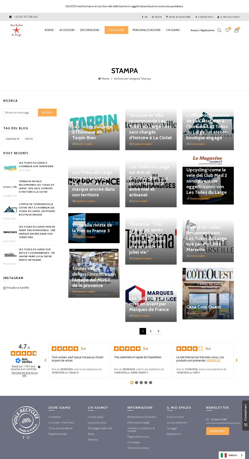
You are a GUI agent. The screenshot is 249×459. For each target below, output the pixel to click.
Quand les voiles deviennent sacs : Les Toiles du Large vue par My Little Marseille (206, 238)
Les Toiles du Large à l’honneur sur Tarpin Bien (92, 132)
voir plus (213, 360)
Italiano (233, 455)
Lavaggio (172, 428)
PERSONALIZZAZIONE (147, 30)
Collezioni (116, 30)
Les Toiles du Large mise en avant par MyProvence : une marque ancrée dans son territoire (93, 183)
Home (105, 78)
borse (49, 30)
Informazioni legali (138, 422)
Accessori (67, 30)
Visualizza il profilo (18, 287)
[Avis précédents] (45, 360)
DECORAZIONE (89, 30)
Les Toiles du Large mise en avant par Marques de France (149, 303)
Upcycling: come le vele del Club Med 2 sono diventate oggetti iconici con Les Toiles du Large (206, 181)
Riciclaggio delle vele (100, 428)
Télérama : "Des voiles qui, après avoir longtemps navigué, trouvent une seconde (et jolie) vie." (147, 238)
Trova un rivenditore (61, 428)
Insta (158, 16)
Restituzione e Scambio (141, 417)
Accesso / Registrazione (202, 30)
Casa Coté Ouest (203, 307)
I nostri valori (95, 417)
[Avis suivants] (236, 360)
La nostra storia (97, 422)
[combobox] (232, 455)
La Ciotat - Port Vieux (61, 422)
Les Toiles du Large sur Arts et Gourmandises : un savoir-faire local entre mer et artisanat (149, 181)
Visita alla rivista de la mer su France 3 (92, 227)
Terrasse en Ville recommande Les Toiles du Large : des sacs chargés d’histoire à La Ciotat (150, 126)
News (91, 434)
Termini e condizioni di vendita (141, 429)
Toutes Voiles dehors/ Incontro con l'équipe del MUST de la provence (94, 277)
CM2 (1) (29, 138)
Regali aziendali (58, 434)
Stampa (92, 439)
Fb (146, 16)
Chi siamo (173, 30)
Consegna (133, 442)
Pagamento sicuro (138, 436)
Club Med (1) (12, 138)
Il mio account (230, 16)
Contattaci (205, 16)
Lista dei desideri (229, 28)
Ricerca (47, 112)
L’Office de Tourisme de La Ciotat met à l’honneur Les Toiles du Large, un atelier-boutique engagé (207, 126)
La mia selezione (177, 422)
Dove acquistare (180, 16)
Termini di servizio (138, 448)
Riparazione (174, 434)
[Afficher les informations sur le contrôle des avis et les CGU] (39, 367)
